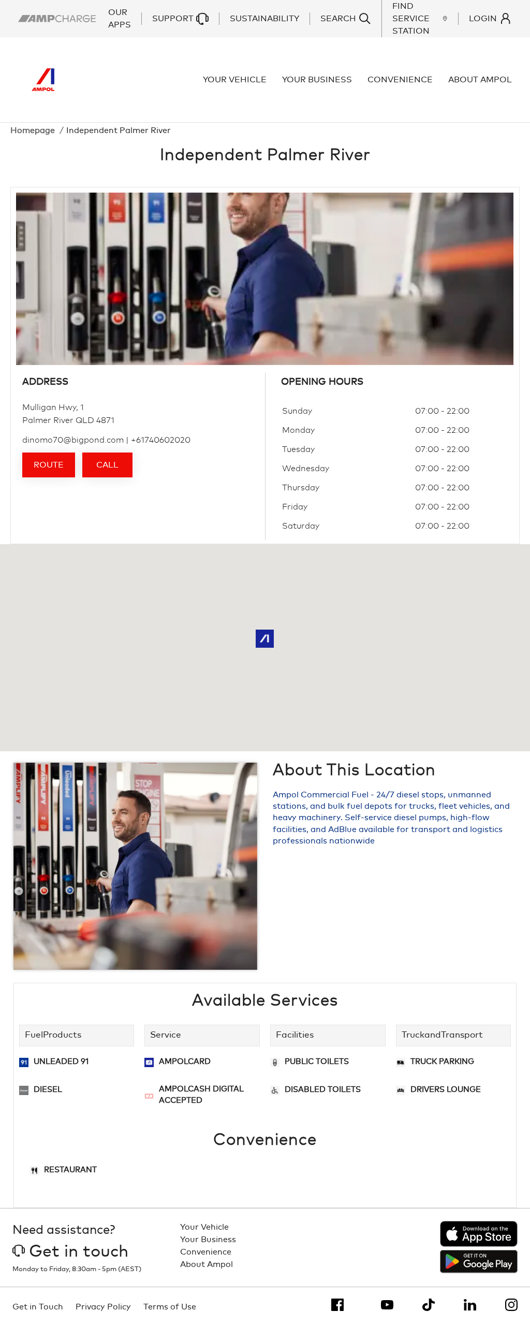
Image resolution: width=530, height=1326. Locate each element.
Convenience (400, 80)
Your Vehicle (235, 80)
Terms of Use (169, 1307)
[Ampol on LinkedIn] (470, 1305)
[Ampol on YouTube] (387, 1305)
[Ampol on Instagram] (511, 1305)
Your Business (317, 80)
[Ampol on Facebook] (337, 1305)
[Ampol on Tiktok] (428, 1305)
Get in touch (78, 1252)
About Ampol (480, 80)
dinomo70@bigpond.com (73, 440)
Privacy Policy (103, 1307)
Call (107, 465)
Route (49, 465)
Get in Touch (37, 1307)
